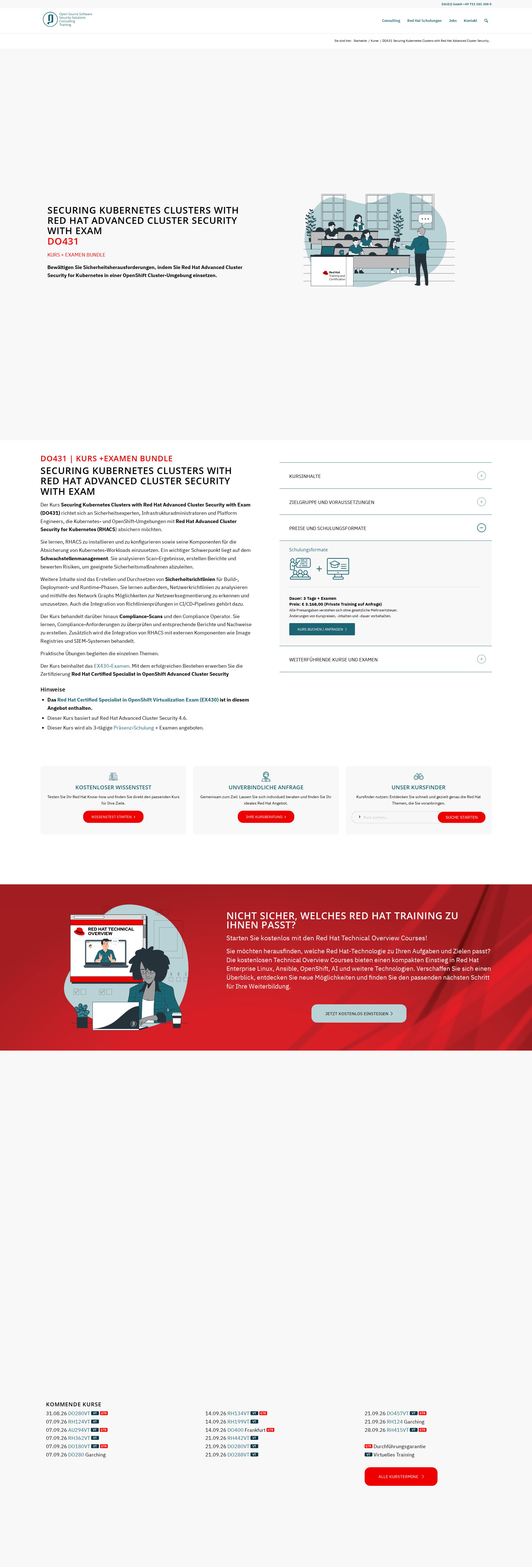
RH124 (395, 1422)
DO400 (235, 1430)
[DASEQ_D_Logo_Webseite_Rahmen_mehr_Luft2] (67, 20)
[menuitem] (391, 20)
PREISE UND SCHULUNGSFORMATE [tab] (327, 528)
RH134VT (238, 1413)
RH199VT (238, 1422)
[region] (386, 593)
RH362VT (79, 1438)
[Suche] (486, 20)
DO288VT (238, 1454)
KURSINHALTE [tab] (305, 476)
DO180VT (79, 1446)
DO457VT (398, 1413)
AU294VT (79, 1430)
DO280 (76, 1454)
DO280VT (79, 1413)
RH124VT (79, 1422)
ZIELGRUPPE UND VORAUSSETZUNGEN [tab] (331, 502)
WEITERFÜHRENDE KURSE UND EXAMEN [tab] (333, 660)
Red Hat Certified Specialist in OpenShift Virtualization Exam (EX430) (138, 700)
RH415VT (398, 1430)
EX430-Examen (111, 666)
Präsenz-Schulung (134, 727)
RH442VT (238, 1438)
